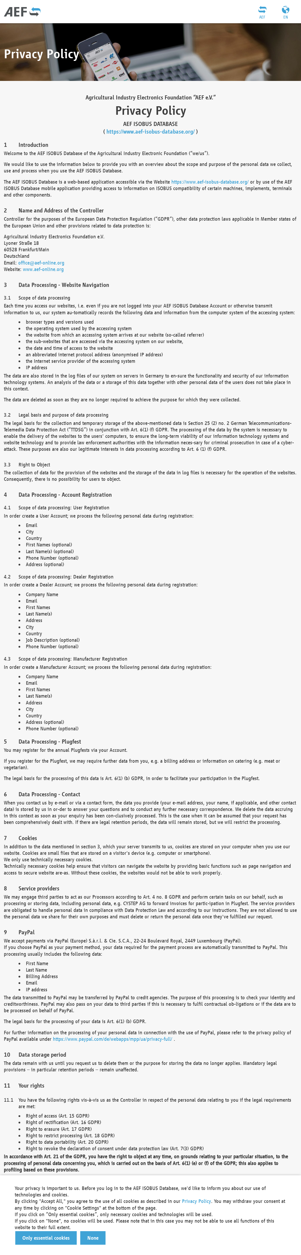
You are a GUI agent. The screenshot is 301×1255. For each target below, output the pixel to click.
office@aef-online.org (41, 263)
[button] (46, 1238)
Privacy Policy (196, 1201)
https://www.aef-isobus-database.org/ (150, 131)
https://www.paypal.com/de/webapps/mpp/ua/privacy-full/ (112, 1039)
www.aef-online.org (43, 269)
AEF (262, 17)
